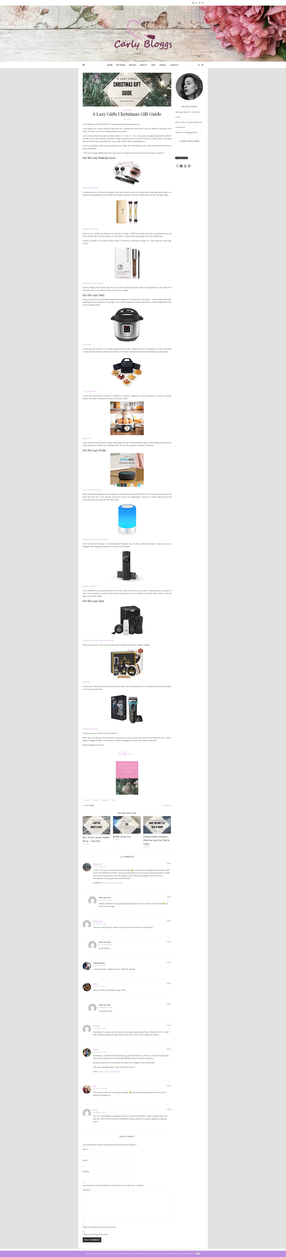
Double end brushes (90, 229)
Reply (169, 863)
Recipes (132, 65)
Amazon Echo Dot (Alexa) (92, 490)
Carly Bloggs (89, 805)
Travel (162, 65)
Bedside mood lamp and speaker (95, 539)
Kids (153, 65)
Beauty (143, 65)
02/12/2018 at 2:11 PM (99, 1052)
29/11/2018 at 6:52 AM (105, 900)
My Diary (121, 65)
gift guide (105, 800)
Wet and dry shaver (90, 729)
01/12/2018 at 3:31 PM (99, 965)
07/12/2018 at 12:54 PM (100, 1089)
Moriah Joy (98, 921)
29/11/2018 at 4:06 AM (99, 866)
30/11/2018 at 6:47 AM (105, 944)
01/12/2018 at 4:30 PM (105, 1007)
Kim (94, 1086)
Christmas (96, 800)
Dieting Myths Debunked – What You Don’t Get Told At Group (156, 840)
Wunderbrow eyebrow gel (93, 283)
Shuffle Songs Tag (122, 836)
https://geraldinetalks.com (112, 883)
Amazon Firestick (89, 586)
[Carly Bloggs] (143, 33)
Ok (198, 1253)
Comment (86, 1190)
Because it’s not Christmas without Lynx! (98, 640)
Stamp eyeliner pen (90, 188)
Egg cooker (87, 438)
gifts (113, 800)
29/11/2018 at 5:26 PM (99, 924)
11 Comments (166, 805)
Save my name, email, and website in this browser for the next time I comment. (113, 1185)
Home (110, 65)
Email (85, 1160)
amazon (86, 800)
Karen (95, 1049)
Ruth (95, 1110)
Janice (95, 984)
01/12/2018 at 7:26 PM (99, 1028)
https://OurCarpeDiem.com (109, 1071)
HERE (122, 136)
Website (86, 1171)
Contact (174, 65)
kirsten (96, 1026)
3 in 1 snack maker (90, 391)
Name (86, 1149)
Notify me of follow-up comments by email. (99, 1227)
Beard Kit (86, 682)
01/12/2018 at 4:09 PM (99, 986)
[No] (283, 1254)
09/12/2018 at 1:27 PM (99, 1112)
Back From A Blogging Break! (186, 132)
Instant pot (87, 344)
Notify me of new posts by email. (95, 1234)
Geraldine (97, 864)
